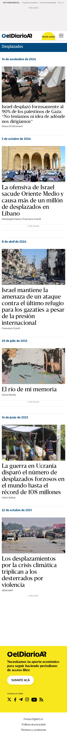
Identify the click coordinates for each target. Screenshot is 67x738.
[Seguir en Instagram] (27, 699)
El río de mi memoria (29, 389)
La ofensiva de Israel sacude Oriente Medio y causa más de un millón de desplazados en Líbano (33, 200)
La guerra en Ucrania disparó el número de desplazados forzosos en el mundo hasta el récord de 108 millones (33, 478)
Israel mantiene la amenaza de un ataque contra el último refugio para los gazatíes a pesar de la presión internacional (33, 306)
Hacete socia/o (48, 37)
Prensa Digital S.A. (33, 719)
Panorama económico (30, 3)
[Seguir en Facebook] (15, 700)
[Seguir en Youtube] (34, 700)
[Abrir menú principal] (61, 35)
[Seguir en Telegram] (21, 699)
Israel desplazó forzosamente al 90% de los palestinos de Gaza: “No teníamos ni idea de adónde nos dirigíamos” (33, 114)
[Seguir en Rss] (41, 699)
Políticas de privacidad (34, 724)
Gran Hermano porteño (48, 3)
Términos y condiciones (33, 729)
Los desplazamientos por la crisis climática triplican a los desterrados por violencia (29, 571)
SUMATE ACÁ (20, 680)
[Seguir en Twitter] (9, 699)
